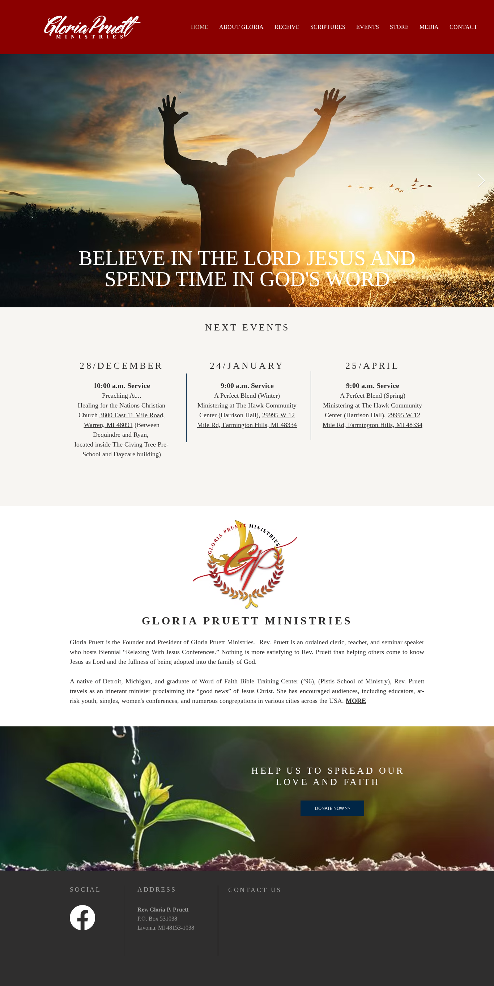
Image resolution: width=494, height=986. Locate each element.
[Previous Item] (12, 181)
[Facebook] (82, 917)
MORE (356, 700)
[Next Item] (481, 181)
